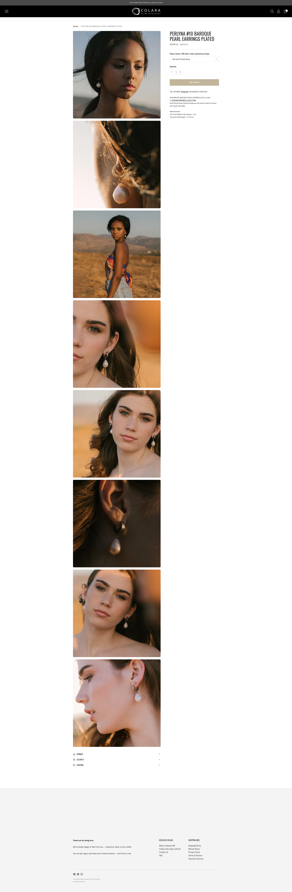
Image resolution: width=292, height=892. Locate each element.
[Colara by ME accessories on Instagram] (81, 874)
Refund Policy (194, 849)
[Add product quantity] (180, 72)
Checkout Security (195, 859)
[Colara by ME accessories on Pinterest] (78, 874)
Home (75, 26)
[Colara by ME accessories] (146, 11)
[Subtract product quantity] (172, 72)
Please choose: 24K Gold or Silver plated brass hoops (189, 53)
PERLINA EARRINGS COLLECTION (184, 100)
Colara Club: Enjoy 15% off (169, 849)
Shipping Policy (194, 846)
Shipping (184, 92)
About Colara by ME (167, 846)
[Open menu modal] (6, 11)
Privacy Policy (194, 852)
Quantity (173, 66)
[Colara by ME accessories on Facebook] (74, 874)
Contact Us (163, 852)
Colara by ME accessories (92, 879)
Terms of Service (195, 855)
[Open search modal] (272, 11)
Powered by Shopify (79, 881)
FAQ (160, 855)
